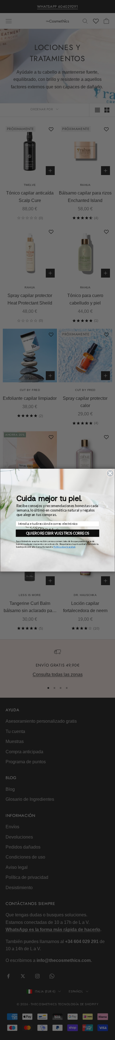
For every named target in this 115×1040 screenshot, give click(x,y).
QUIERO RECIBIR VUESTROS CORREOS (57, 533)
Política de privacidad (64, 546)
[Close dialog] (110, 473)
